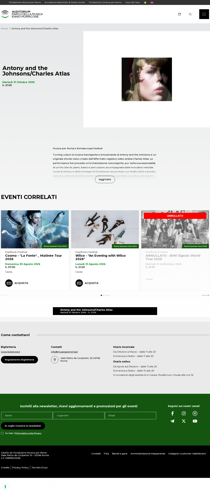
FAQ (106, 453)
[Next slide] (205, 295)
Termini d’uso (39, 467)
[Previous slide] (4, 295)
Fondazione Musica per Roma (25, 2)
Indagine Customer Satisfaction (187, 453)
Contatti (96, 453)
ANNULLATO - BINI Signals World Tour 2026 (173, 257)
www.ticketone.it (10, 351)
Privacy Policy (20, 467)
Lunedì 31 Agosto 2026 (90, 264)
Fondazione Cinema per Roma (105, 2)
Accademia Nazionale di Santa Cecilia (65, 2)
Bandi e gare (119, 453)
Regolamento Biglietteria (19, 359)
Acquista (21, 283)
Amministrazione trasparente (148, 453)
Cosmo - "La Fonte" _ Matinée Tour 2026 (33, 257)
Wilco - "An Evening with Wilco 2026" (100, 257)
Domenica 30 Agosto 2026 (22, 264)
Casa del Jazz (132, 2)
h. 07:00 (10, 267)
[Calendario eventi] (180, 14)
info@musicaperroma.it (64, 351)
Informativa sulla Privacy (28, 433)
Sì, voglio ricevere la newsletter (23, 425)
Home (4, 28)
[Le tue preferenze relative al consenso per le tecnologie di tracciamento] (5, 487)
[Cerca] (191, 14)
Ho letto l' (23, 433)
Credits (5, 467)
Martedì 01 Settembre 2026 (164, 264)
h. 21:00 (80, 267)
